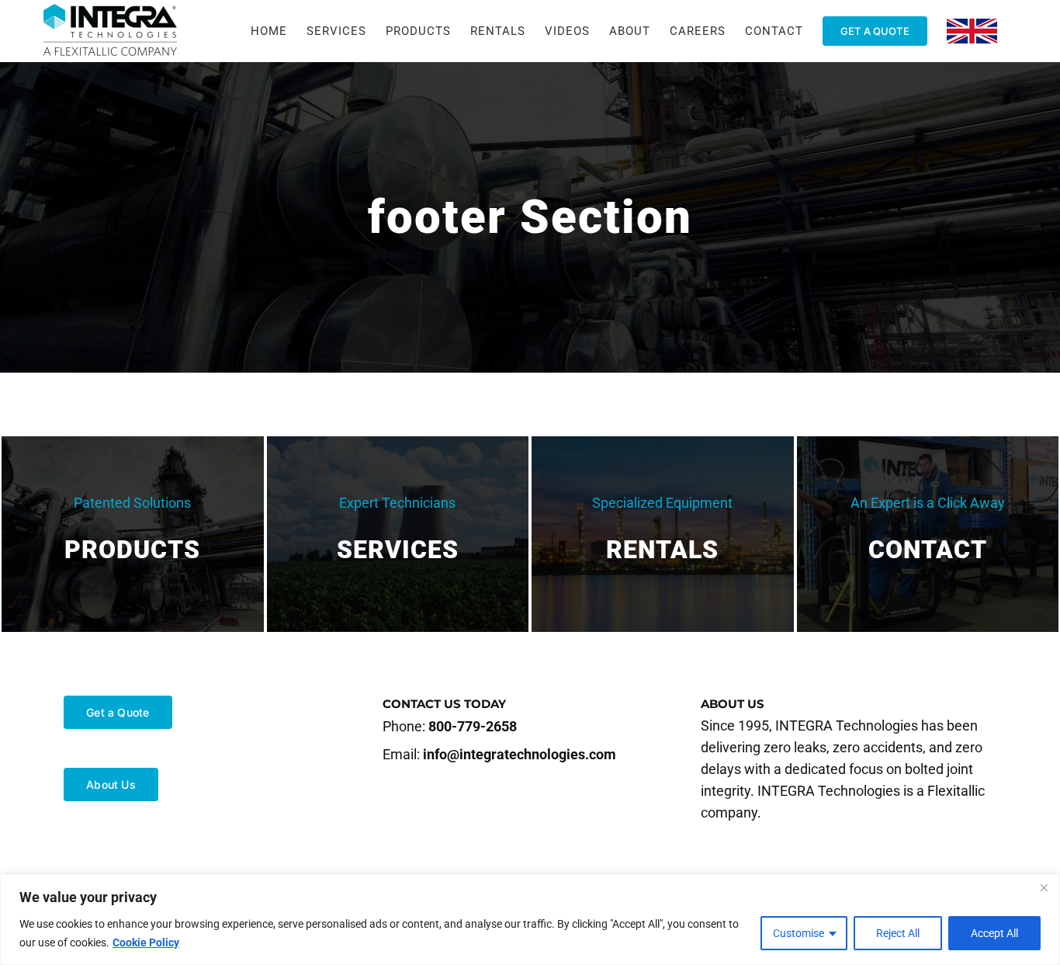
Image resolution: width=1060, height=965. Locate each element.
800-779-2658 (472, 726)
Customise (798, 933)
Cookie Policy (146, 942)
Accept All (994, 933)
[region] (530, 919)
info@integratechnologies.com (519, 754)
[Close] (1043, 887)
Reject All (898, 933)
